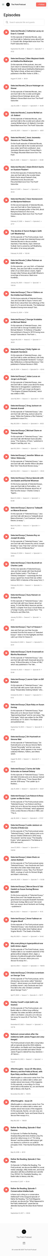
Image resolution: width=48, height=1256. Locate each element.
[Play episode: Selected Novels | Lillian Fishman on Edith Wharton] (6, 261)
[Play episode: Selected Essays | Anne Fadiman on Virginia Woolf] (6, 920)
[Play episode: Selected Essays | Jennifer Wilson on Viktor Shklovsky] (6, 456)
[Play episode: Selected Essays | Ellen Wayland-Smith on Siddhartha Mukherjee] (6, 60)
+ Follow (41, 4)
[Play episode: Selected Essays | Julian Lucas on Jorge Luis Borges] (6, 377)
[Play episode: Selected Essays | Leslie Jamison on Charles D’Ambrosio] (6, 826)
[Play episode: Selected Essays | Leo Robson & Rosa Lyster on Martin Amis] (6, 797)
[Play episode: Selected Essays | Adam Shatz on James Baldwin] (6, 858)
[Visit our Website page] (24, 1243)
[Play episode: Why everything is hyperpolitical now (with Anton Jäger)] (6, 944)
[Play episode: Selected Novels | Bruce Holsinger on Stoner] (6, 87)
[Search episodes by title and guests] (7, 22)
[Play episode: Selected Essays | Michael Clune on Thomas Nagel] (6, 432)
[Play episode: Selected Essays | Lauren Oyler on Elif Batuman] (6, 680)
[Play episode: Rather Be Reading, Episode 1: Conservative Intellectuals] (6, 1189)
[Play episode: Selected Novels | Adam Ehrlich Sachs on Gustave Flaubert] (6, 168)
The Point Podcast (18, 4)
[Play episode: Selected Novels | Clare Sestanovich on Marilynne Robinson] (6, 200)
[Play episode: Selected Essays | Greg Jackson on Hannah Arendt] (6, 407)
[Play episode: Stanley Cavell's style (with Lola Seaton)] (6, 1003)
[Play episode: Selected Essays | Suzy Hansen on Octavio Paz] (6, 596)
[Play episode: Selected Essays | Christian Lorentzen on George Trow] (6, 974)
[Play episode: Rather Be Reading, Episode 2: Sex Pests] (6, 1160)
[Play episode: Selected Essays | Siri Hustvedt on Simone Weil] (6, 738)
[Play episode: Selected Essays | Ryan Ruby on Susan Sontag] (6, 706)
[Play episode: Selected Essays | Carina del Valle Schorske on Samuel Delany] (6, 770)
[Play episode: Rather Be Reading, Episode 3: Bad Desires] (6, 1129)
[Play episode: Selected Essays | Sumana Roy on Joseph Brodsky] (6, 536)
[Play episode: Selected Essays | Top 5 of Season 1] (6, 628)
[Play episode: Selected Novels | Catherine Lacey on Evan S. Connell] (6, 32)
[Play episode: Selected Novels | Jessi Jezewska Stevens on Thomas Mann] (6, 139)
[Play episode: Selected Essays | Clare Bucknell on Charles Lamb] (6, 564)
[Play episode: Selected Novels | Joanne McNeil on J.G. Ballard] (6, 114)
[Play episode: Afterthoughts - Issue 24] (6, 1102)
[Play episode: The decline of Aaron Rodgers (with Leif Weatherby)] (6, 232)
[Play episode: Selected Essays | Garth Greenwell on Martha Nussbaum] (6, 653)
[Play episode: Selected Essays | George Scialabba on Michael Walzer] (6, 320)
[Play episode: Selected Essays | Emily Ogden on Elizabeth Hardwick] (6, 350)
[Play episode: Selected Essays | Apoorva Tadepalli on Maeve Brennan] (6, 509)
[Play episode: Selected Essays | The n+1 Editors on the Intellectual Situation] (6, 293)
